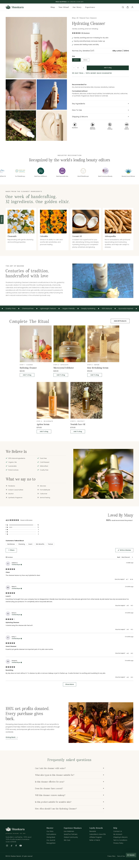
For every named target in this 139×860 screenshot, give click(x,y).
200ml (76, 60)
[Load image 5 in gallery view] (21, 125)
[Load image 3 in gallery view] (21, 94)
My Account (117, 834)
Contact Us (117, 831)
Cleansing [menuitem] (21, 544)
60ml (85, 60)
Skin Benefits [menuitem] (40, 544)
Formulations (51, 834)
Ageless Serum (43, 424)
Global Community (71, 837)
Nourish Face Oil (77, 424)
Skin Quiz (67, 840)
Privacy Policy (118, 843)
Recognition (51, 843)
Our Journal (51, 840)
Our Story (50, 831)
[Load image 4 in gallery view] (52, 94)
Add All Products (120, 321)
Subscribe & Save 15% (97, 834)
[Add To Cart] (108, 68)
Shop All (75, 18)
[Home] (15, 830)
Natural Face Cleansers (88, 18)
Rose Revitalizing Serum (97, 367)
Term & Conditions (120, 840)
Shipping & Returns (120, 837)
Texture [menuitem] (50, 544)
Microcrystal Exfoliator (64, 367)
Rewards (92, 831)
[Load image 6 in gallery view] (52, 125)
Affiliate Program (95, 837)
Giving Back (11, 737)
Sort (118, 557)
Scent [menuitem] (30, 544)
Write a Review (126, 550)
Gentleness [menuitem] (11, 544)
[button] (123, 7)
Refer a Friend (94, 840)
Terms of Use (121, 856)
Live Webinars (69, 831)
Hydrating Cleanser (28, 367)
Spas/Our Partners (70, 834)
